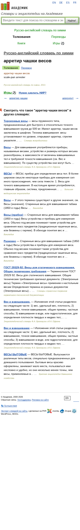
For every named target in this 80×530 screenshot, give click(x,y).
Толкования (21, 36)
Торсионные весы (16, 120)
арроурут (67, 98)
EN (54, 2)
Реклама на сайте (40, 400)
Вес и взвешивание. (17, 301)
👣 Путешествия (9, 406)
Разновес (10, 241)
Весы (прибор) (13, 214)
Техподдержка (24, 400)
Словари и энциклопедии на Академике (32, 14)
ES (68, 2)
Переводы (58, 36)
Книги (21, 43)
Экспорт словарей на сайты (14, 411)
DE (61, 2)
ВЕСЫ (8, 173)
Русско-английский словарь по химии (40, 30)
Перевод (26, 67)
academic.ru (14, 6)
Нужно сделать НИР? (33, 92)
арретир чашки (18, 98)
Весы (7, 147)
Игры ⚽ (59, 43)
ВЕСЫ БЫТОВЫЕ (15, 354)
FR (74, 2)
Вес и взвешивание (17, 328)
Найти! (72, 20)
